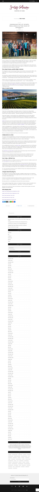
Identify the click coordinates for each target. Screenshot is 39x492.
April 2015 (9, 437)
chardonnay (15, 457)
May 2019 (9, 362)
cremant (19, 457)
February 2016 (10, 420)
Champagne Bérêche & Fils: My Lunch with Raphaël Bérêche (17, 221)
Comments (8, 205)
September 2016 (10, 409)
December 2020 (10, 336)
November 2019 (10, 354)
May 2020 (9, 347)
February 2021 (10, 333)
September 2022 (10, 305)
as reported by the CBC (23, 164)
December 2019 (10, 352)
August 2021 (10, 322)
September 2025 (10, 262)
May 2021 (9, 328)
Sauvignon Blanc (20, 463)
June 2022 (9, 307)
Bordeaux (24, 454)
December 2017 (10, 388)
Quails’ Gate (4, 120)
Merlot (15, 460)
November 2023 (10, 286)
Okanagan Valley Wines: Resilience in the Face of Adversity (19, 26)
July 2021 (9, 324)
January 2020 (10, 350)
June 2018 (9, 380)
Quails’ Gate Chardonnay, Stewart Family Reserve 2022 (10, 191)
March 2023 (10, 296)
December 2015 (10, 423)
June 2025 (9, 265)
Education (9, 232)
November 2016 (10, 406)
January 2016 (10, 421)
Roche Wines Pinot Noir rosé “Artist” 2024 (9, 199)
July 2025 (9, 263)
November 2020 (10, 338)
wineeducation (18, 466)
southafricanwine (27, 463)
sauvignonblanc (14, 463)
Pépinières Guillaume (21, 124)
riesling (9, 463)
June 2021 (9, 326)
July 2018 (9, 378)
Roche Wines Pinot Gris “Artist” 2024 (8, 197)
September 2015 (10, 428)
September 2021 (10, 321)
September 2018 (10, 376)
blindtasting (20, 454)
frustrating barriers (7, 161)
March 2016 (10, 418)
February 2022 (10, 312)
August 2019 (10, 359)
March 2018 (10, 383)
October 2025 (10, 260)
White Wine (10, 466)
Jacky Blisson (31, 205)
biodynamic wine (14, 454)
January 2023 (10, 300)
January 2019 (10, 369)
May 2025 (9, 267)
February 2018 (10, 385)
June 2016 (9, 413)
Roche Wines (18, 145)
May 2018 (9, 381)
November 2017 (10, 390)
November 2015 (10, 425)
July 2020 (9, 345)
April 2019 (9, 364)
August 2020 (10, 343)
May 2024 (9, 277)
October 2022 (10, 303)
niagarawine (21, 460)
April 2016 (9, 416)
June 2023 (9, 293)
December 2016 (10, 404)
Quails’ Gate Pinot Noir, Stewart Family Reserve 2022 (10, 193)
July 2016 (9, 411)
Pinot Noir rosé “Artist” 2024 (8, 150)
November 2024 (10, 272)
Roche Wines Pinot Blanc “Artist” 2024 (8, 195)
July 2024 (9, 274)
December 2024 (10, 270)
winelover (22, 466)
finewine (22, 457)
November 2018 (10, 373)
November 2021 (10, 317)
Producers (9, 236)
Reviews (9, 239)
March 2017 (10, 399)
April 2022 (9, 310)
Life (8, 234)
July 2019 (9, 361)
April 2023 (9, 295)
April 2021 (9, 329)
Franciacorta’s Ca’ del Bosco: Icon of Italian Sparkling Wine (17, 223)
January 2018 (10, 387)
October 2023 (10, 288)
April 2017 (9, 397)
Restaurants (10, 237)
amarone (9, 454)
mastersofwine (10, 460)
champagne (10, 457)
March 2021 (10, 331)
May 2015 (9, 435)
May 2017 (9, 395)
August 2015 (10, 430)
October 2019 (10, 355)
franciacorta (27, 457)
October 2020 (10, 340)
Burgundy (28, 454)
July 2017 (9, 392)
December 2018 (10, 371)
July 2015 (9, 432)
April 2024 (9, 279)
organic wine (26, 460)
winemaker (27, 466)
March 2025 (10, 269)
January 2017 (10, 402)
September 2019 (10, 357)
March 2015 (10, 439)
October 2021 (10, 319)
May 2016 (9, 414)
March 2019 (10, 366)
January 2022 (10, 314)
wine (13, 466)
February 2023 (10, 298)
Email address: (11, 247)
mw (17, 460)
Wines (9, 241)
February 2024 (10, 281)
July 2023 (9, 291)
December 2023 (10, 284)
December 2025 (10, 258)
